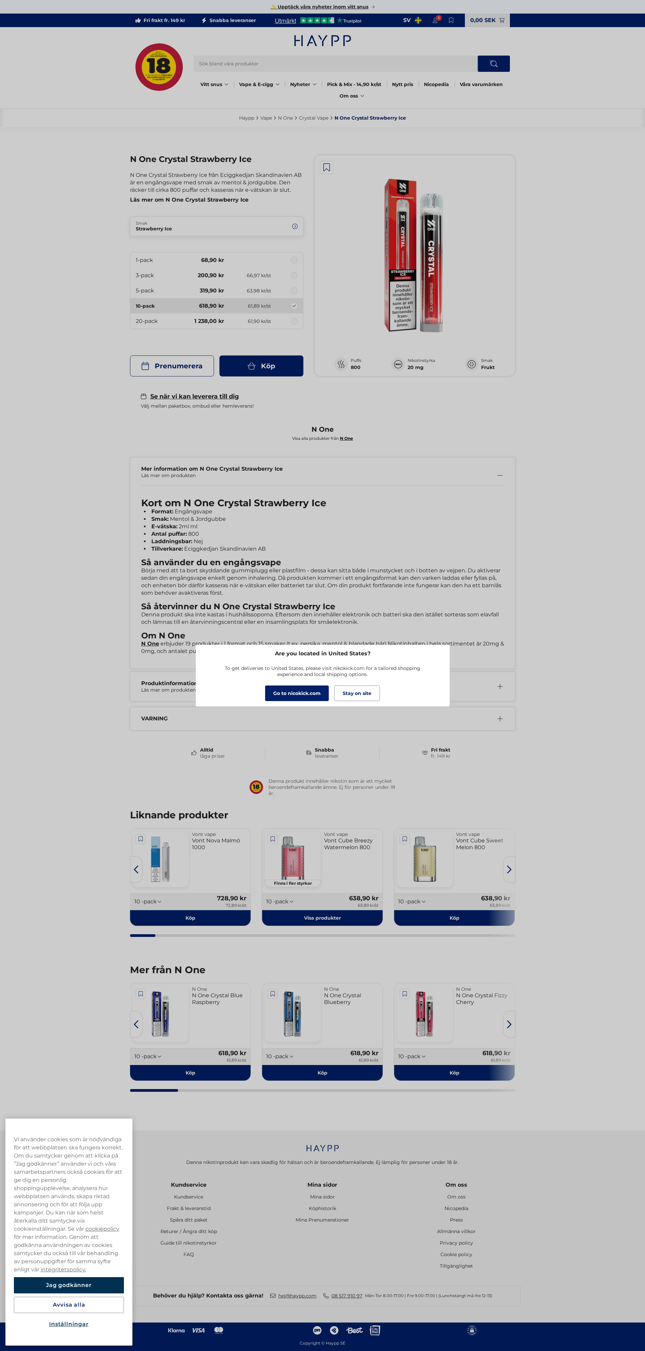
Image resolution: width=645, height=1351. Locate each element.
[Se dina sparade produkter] (451, 20)
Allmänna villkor (456, 1231)
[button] (322, 918)
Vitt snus (211, 84)
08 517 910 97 (346, 1296)
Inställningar (68, 1324)
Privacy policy (456, 1243)
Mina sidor (322, 1185)
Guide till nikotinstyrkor (188, 1243)
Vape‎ (266, 118)
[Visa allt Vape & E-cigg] (277, 84)
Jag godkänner (68, 1285)
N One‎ (285, 118)
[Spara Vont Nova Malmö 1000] (141, 839)
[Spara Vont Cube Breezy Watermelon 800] (272, 839)
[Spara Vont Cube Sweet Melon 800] (405, 839)
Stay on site (357, 693)
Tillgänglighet (456, 1266)
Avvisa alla (69, 1305)
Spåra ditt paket (189, 1220)
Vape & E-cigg (256, 84)
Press (456, 1220)
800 (356, 367)
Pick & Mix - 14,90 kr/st (354, 84)
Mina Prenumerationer (322, 1220)
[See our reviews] (318, 20)
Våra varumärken (481, 84)
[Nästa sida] (509, 869)
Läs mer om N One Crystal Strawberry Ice (189, 200)
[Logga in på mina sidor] (435, 20)
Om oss (349, 96)
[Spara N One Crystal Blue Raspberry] (141, 994)
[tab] (143, 935)
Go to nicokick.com (297, 693)
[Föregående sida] (136, 869)
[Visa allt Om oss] (362, 96)
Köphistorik (322, 1208)
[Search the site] (494, 64)
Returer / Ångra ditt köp (188, 1231)
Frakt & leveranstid (189, 1208)
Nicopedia (436, 84)
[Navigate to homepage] (323, 1144)
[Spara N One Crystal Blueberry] (272, 994)
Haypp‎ (246, 118)
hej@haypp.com (297, 1296)
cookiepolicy (102, 1229)
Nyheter (300, 84)
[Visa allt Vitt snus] (226, 84)
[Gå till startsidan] (322, 41)
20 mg (416, 367)
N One (150, 643)
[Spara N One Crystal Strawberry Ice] (327, 167)
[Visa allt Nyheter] (314, 84)
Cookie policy (456, 1254)
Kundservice (189, 1185)
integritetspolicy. (63, 1269)
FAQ (189, 1254)
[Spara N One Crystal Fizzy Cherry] (405, 994)
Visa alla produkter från (322, 438)
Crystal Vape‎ (313, 118)
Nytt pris (402, 84)
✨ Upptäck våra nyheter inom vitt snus (319, 7)
